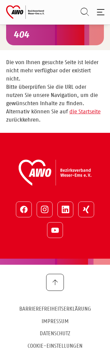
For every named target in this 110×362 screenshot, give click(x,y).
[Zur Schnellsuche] (82, 12)
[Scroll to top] (55, 282)
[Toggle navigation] (99, 12)
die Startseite (85, 112)
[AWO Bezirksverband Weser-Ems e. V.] (25, 12)
